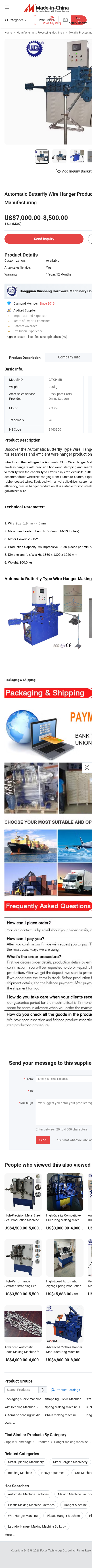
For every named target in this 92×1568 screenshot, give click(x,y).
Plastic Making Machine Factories (31, 1505)
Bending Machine (20, 1473)
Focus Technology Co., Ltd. (56, 1550)
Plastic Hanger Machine (63, 1515)
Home (8, 32)
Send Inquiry (44, 239)
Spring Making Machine (61, 1407)
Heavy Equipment (53, 1473)
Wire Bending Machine (19, 1407)
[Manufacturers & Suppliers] (46, 7)
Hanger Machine (75, 1505)
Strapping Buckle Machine (63, 1399)
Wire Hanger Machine (23, 1515)
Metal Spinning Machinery (26, 1462)
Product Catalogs (67, 1390)
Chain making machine (61, 1415)
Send (42, 1140)
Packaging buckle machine (22, 1399)
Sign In (11, 337)
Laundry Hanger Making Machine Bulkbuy (37, 1526)
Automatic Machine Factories (28, 1494)
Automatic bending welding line (26, 1415)
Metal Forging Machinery (70, 1462)
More (8, 1534)
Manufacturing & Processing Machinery (40, 32)
